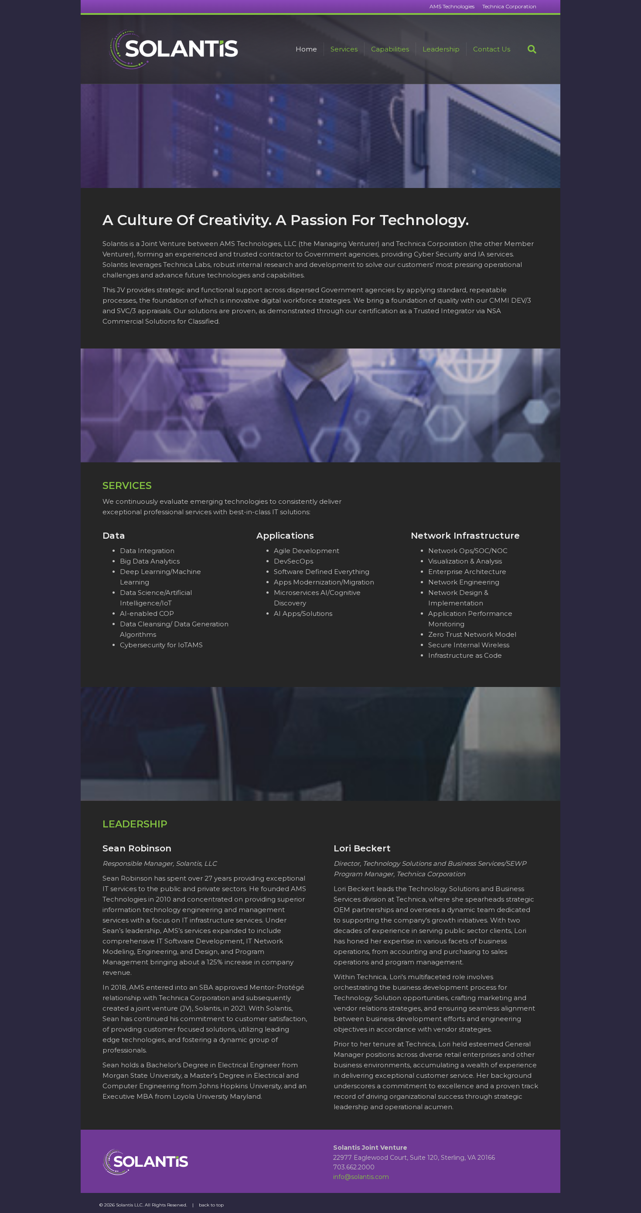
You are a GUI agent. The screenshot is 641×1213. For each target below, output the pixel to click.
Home (306, 49)
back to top (211, 1205)
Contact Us (491, 49)
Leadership (441, 49)
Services (344, 49)
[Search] (526, 49)
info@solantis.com (361, 1177)
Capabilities (390, 49)
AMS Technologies (452, 6)
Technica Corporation (509, 6)
